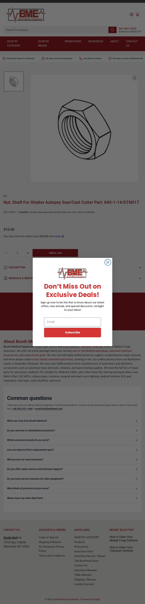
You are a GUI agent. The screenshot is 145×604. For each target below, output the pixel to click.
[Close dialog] (108, 262)
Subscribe (72, 332)
